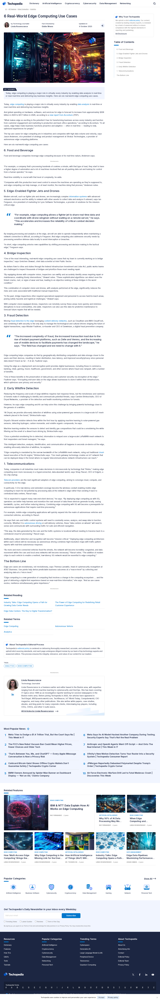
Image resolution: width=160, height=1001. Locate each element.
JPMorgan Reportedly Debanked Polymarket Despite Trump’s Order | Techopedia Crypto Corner (118, 764)
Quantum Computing (88, 965)
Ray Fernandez (56, 815)
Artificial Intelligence (108, 815)
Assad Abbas (132, 862)
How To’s (7, 953)
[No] (157, 997)
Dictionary (8, 945)
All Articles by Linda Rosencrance (37, 711)
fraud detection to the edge (22, 321)
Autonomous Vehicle (64, 626)
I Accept (101, 997)
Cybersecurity (47, 953)
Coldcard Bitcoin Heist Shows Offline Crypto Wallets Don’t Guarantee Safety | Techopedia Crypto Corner (38, 764)
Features (7, 949)
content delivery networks (55, 321)
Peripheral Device (87, 957)
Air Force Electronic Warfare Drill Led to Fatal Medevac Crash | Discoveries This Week (119, 774)
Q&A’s (6, 957)
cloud (101, 452)
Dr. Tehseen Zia (71, 862)
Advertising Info (124, 949)
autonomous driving (32, 523)
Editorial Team (123, 961)
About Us (121, 945)
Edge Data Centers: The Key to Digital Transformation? (28, 611)
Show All (148, 878)
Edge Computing (23, 9)
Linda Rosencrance (31, 680)
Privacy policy (113, 997)
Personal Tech (47, 965)
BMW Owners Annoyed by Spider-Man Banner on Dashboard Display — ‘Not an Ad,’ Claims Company (39, 774)
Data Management (134, 852)
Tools (6, 961)
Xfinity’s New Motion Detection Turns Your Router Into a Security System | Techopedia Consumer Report (120, 755)
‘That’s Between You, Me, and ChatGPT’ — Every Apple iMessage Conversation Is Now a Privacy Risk (42, 755)
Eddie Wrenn (47, 26)
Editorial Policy (123, 957)
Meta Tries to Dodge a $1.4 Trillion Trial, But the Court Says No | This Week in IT (41, 736)
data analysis (83, 104)
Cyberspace (84, 945)
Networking (46, 961)
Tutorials (7, 965)
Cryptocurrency (48, 949)
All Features (12, 9)
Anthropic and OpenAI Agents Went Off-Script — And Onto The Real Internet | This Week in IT (120, 745)
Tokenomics (84, 961)
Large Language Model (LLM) (91, 953)
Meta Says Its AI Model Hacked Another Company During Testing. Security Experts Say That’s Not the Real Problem (121, 736)
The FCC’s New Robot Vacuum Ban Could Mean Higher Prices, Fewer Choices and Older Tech (40, 745)
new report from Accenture (61, 115)
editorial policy (23, 648)
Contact (121, 953)
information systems (78, 197)
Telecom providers (12, 480)
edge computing (17, 104)
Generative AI (85, 949)
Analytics (33, 9)
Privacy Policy (123, 965)
